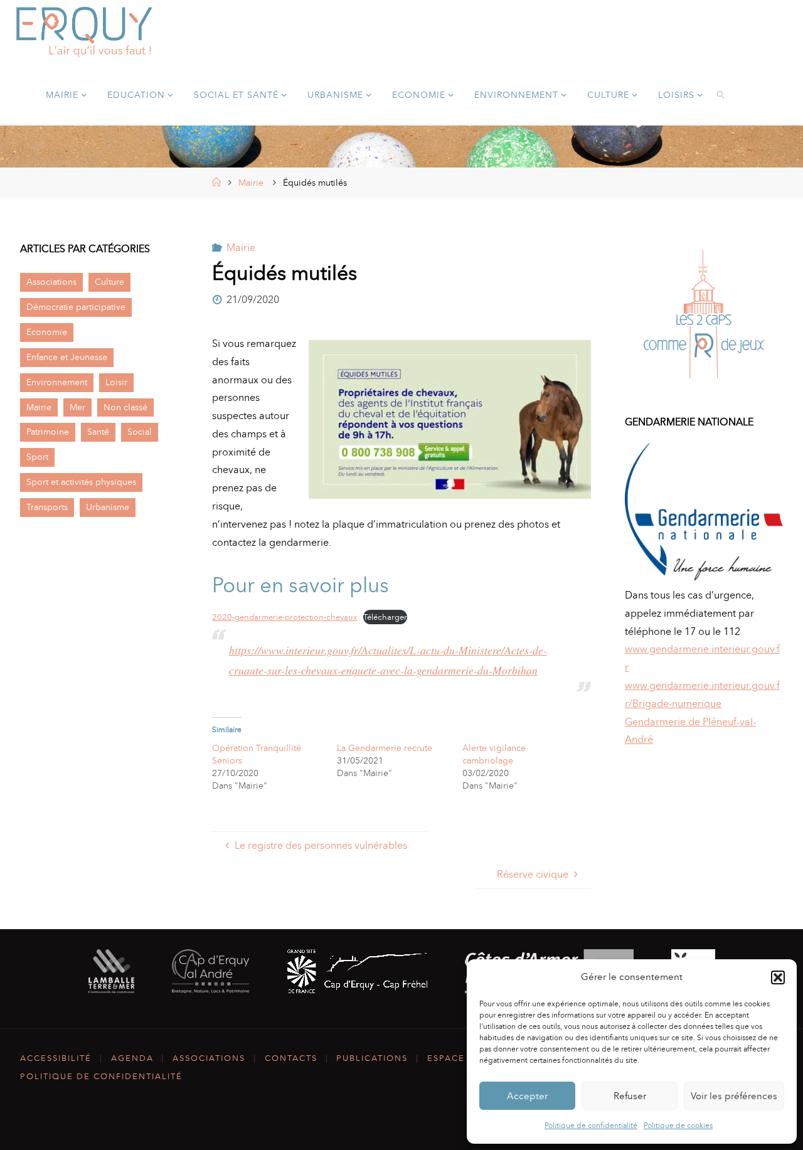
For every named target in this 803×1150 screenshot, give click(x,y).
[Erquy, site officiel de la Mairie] (84, 31)
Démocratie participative (75, 306)
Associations (51, 281)
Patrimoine (47, 431)
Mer (77, 407)
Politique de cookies (678, 1125)
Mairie (250, 182)
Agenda (132, 1058)
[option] (704, 317)
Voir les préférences (734, 1096)
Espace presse (465, 1058)
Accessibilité (56, 1058)
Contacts (291, 1058)
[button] (778, 977)
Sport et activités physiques (81, 481)
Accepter (527, 1096)
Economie (46, 332)
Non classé (125, 407)
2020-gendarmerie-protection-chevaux (284, 617)
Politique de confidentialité (591, 1125)
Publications (372, 1058)
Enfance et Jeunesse (66, 357)
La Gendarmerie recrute (384, 748)
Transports (47, 507)
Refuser (630, 1096)
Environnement (56, 382)
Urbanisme (107, 507)
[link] (721, 94)
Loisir (116, 382)
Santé (98, 431)
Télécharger (385, 617)
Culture (109, 281)
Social (139, 431)
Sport (37, 456)
